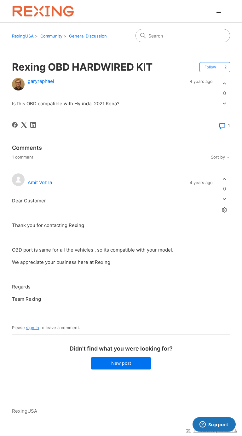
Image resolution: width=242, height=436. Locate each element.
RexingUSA (23, 35)
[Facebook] (15, 125)
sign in (32, 327)
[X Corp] (24, 125)
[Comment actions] (224, 210)
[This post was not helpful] (224, 103)
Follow (210, 67)
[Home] (43, 11)
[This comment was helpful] (224, 178)
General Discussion (88, 35)
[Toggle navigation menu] (219, 11)
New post (121, 363)
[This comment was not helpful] (224, 199)
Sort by (218, 157)
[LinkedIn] (33, 125)
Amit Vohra (40, 182)
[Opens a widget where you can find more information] (214, 425)
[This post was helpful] (224, 83)
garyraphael (41, 81)
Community (51, 35)
